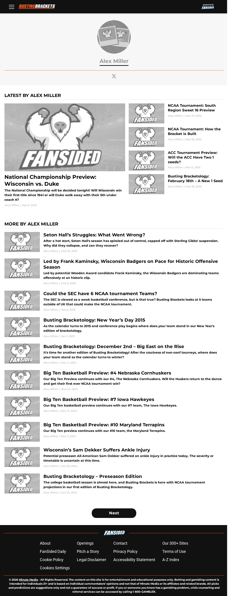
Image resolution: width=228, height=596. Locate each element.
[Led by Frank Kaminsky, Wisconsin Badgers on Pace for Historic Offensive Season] (114, 271)
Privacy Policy (125, 551)
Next (114, 513)
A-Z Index (170, 559)
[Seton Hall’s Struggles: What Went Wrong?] (114, 242)
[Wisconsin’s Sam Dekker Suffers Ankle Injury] (114, 457)
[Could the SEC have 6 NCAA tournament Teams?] (114, 301)
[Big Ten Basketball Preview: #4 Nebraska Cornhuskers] (114, 380)
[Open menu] (11, 6)
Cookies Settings (55, 568)
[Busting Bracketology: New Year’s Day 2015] (114, 327)
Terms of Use (174, 551)
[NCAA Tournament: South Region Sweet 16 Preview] (176, 113)
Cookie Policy (51, 559)
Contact (120, 543)
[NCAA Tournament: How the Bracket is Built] (176, 137)
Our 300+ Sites (175, 543)
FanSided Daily (53, 551)
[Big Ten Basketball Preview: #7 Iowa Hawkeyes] (114, 407)
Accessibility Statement (134, 559)
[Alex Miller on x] (114, 76)
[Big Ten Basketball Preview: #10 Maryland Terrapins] (114, 432)
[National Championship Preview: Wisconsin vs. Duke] (64, 155)
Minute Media (28, 579)
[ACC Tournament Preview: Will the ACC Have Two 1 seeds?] (176, 161)
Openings (85, 543)
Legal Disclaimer (91, 559)
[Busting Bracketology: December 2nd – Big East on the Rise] (114, 354)
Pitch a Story (88, 551)
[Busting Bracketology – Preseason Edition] (114, 484)
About (45, 543)
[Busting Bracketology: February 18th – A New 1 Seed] (176, 184)
